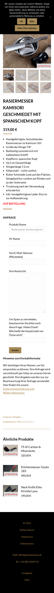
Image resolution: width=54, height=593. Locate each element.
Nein (32, 21)
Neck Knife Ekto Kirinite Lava (31, 489)
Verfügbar (16, 417)
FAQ (27, 579)
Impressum (27, 536)
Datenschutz (27, 543)
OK (21, 21)
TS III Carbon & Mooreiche (31, 449)
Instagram (27, 573)
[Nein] (50, 17)
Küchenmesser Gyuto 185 (35, 469)
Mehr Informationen (27, 28)
